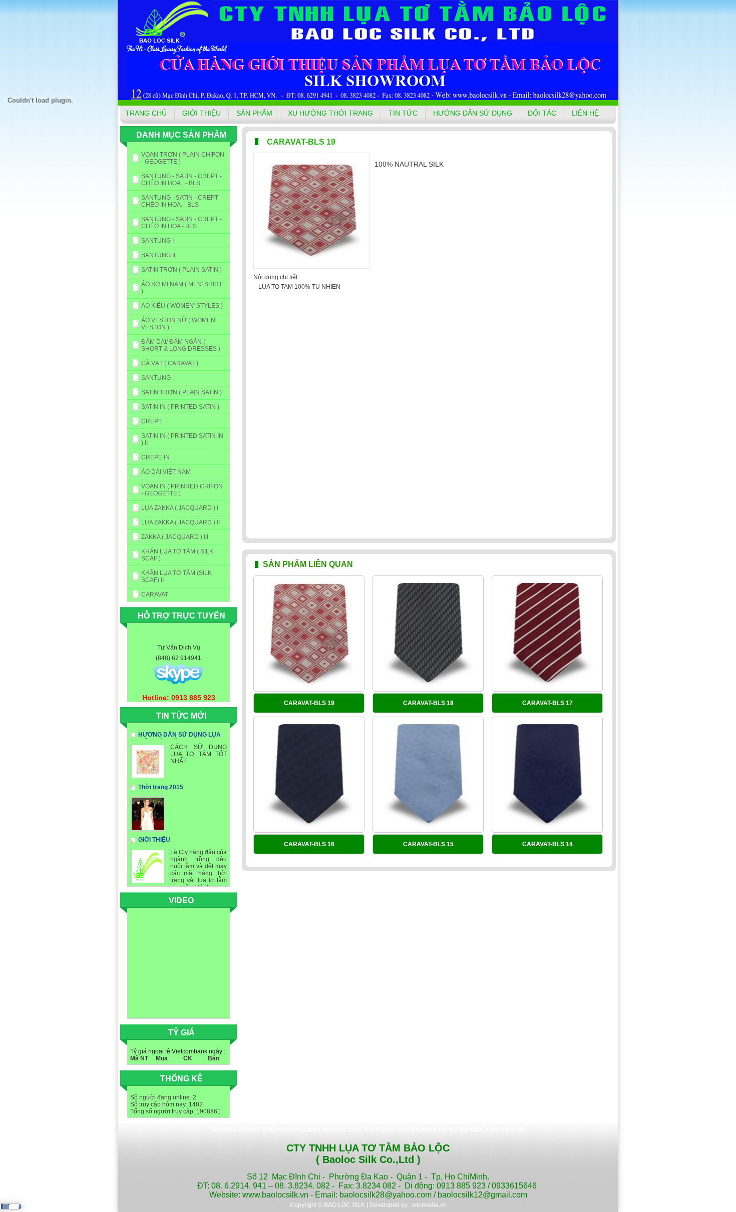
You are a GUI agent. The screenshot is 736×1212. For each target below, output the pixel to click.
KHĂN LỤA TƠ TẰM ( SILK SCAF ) (177, 555)
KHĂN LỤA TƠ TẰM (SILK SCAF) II (176, 576)
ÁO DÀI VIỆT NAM (166, 471)
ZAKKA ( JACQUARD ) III (174, 536)
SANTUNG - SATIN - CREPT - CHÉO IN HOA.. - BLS (181, 180)
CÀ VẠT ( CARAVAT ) (169, 363)
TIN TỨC (403, 113)
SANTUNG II (158, 255)
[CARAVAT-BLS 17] (547, 634)
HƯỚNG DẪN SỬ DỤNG (472, 113)
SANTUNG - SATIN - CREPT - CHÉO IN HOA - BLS (181, 223)
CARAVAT (154, 594)
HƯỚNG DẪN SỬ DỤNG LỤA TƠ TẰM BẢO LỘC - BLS (175, 738)
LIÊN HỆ (585, 113)
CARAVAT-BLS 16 (309, 844)
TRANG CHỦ (146, 113)
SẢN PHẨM (254, 113)
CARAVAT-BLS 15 (428, 844)
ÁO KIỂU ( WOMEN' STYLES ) (182, 305)
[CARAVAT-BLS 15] (428, 775)
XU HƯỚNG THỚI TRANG (330, 113)
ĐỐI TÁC (542, 113)
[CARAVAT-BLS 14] (547, 775)
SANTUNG (156, 377)
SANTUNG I (157, 240)
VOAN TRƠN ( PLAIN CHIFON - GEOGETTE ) (182, 158)
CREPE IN (155, 457)
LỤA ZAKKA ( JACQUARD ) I (179, 507)
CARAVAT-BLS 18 (428, 703)
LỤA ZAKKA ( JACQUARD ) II (180, 522)
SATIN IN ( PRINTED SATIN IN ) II (182, 439)
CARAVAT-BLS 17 (547, 703)
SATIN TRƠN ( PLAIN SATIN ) (181, 269)
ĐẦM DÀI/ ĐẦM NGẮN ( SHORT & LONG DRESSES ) (180, 345)
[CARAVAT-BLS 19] (309, 634)
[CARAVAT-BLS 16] (309, 775)
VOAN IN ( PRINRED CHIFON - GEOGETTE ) (182, 490)
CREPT (151, 421)
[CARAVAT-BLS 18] (428, 634)
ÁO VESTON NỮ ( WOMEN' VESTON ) (178, 324)
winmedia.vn (429, 1204)
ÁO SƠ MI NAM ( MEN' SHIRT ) (181, 288)
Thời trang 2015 (160, 787)
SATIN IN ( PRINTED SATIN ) (180, 406)
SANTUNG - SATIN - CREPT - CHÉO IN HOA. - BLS (181, 201)
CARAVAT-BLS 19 (309, 703)
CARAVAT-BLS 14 (547, 844)
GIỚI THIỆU (201, 113)
